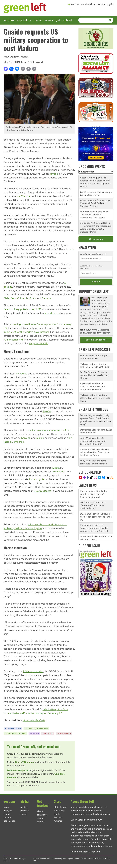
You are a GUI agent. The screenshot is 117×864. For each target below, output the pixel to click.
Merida (25, 56)
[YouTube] (80, 477)
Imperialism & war (13, 728)
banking (26, 438)
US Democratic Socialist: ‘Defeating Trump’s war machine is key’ (92, 494)
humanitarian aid (13, 339)
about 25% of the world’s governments (26, 332)
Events (49, 20)
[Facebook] (11, 69)
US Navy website (33, 671)
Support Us (24, 20)
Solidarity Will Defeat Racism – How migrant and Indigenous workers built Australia (95, 226)
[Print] (23, 69)
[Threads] (107, 477)
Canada (46, 298)
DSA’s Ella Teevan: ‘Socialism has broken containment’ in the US (96, 505)
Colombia (22, 298)
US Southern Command (15, 733)
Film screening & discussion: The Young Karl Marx (94, 213)
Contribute (42, 814)
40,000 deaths (42, 491)
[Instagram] (95, 477)
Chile (6, 298)
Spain (32, 298)
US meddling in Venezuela (36, 728)
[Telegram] (99, 477)
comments (59, 471)
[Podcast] (84, 477)
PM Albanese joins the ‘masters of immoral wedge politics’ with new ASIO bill (94, 516)
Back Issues (9, 820)
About (40, 811)
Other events (96, 239)
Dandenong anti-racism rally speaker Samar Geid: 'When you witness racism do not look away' (96, 420)
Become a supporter (18, 770)
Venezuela (34, 733)
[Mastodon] (6, 69)
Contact (41, 818)
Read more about (85, 851)
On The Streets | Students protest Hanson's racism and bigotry (94, 375)
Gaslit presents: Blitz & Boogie (96, 192)
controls (53, 173)
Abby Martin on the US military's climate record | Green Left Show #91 (93, 386)
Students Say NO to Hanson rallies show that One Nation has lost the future (95, 452)
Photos (24, 807)
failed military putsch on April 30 (23, 309)
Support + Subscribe (83, 4)
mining (40, 438)
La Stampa (23, 196)
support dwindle (38, 343)
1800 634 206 (32, 782)
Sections (9, 20)
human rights (36, 479)
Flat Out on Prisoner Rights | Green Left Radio (94, 357)
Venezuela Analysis (34, 720)
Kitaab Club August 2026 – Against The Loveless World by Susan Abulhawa (95, 180)
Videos (23, 814)
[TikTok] (91, 477)
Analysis (8, 810)
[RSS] (111, 477)
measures (21, 373)
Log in (110, 4)
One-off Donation (24, 762)
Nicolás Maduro (64, 733)
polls (71, 249)
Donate (101, 4)
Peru (13, 298)
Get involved (64, 20)
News (6, 807)
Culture (7, 817)
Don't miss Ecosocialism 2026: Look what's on (96, 431)
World (39, 62)
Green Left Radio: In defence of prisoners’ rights (96, 527)
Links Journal (60, 807)
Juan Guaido (47, 733)
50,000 (47, 411)
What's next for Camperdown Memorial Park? (95, 202)
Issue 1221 (27, 62)
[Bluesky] (17, 69)
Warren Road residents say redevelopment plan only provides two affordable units (95, 536)
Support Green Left (93, 291)
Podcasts (25, 810)
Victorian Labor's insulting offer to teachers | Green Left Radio (95, 398)
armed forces (52, 313)
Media (38, 20)
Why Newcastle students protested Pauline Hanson (93, 462)
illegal (55, 467)
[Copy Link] (34, 69)
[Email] (28, 69)
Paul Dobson (11, 56)
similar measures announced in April (49, 430)
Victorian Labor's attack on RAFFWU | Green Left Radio (94, 365)
